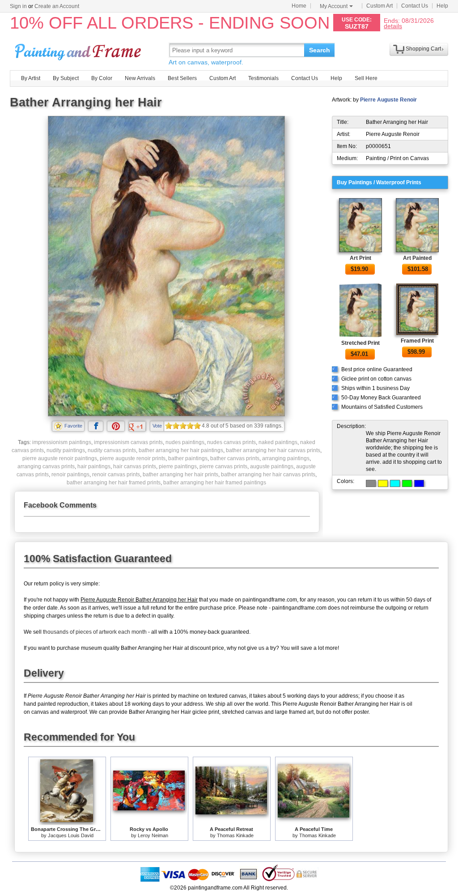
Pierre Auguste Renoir (388, 100)
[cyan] (395, 483)
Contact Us (414, 6)
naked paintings (278, 442)
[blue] (419, 483)
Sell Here (366, 78)
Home (299, 6)
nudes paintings (184, 442)
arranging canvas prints (46, 466)
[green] (407, 483)
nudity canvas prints (112, 450)
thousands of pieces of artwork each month (95, 632)
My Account (334, 6)
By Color (101, 78)
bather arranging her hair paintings (181, 450)
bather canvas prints (234, 458)
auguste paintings (271, 466)
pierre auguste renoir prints (132, 458)
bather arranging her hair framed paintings (214, 482)
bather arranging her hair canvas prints (273, 450)
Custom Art (379, 6)
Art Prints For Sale (79, 49)
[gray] (371, 483)
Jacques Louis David (70, 835)
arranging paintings (286, 458)
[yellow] (383, 483)
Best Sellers (182, 78)
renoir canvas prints (116, 474)
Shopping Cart (423, 49)
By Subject (66, 78)
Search (319, 50)
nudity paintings (66, 450)
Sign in (18, 6)
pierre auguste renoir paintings (59, 458)
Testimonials (263, 78)
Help (442, 6)
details (393, 25)
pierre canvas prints (223, 466)
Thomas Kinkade (235, 835)
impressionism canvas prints (128, 442)
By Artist (30, 78)
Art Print (360, 258)
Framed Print (417, 341)
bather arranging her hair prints (180, 474)
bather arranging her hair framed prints (114, 482)
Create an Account (56, 6)
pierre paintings (178, 466)
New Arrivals (140, 78)
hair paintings (93, 466)
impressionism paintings (61, 442)
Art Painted (417, 258)
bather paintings (188, 458)
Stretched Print (360, 343)
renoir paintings (70, 474)
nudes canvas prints (231, 442)
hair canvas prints (134, 466)
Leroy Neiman (153, 835)
